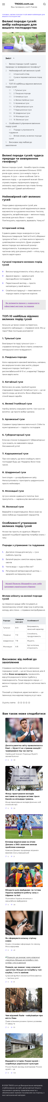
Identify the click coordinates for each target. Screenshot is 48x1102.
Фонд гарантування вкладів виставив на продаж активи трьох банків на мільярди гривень (22, 796)
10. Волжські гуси (21, 120)
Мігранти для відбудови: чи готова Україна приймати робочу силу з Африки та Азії (23, 892)
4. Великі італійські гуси (23, 100)
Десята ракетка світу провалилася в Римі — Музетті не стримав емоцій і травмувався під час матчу (24, 748)
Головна (5, 14)
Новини (9, 48)
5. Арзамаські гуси (21, 103)
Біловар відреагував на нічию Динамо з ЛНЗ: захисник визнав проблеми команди (21, 844)
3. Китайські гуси (21, 97)
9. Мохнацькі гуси (21, 116)
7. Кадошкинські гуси (23, 110)
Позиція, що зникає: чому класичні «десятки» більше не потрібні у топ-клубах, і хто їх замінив (23, 970)
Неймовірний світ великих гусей (24, 71)
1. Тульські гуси (20, 90)
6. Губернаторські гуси (23, 107)
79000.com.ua (24, 3)
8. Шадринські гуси (22, 113)
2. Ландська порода (22, 93)
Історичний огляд (21, 74)
